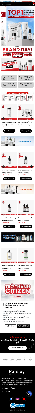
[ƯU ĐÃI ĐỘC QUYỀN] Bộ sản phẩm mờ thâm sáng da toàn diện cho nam (8, 122)
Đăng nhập (10, 326)
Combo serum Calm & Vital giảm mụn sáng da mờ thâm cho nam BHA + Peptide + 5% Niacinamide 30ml (9, 218)
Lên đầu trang (29, 412)
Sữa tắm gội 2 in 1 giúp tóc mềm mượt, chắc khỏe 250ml (25, 266)
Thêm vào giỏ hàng (9, 131)
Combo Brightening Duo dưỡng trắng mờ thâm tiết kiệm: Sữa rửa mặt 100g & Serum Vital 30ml (25, 218)
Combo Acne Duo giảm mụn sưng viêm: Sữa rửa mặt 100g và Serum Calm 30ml (25, 170)
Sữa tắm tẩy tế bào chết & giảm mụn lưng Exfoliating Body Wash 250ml (9, 266)
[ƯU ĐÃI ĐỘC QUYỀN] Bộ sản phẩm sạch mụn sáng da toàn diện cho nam (25, 122)
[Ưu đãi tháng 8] (17, 26)
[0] (33, 4)
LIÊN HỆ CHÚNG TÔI (17, 348)
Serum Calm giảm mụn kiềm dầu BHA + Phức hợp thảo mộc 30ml (9, 170)
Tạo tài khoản (23, 326)
